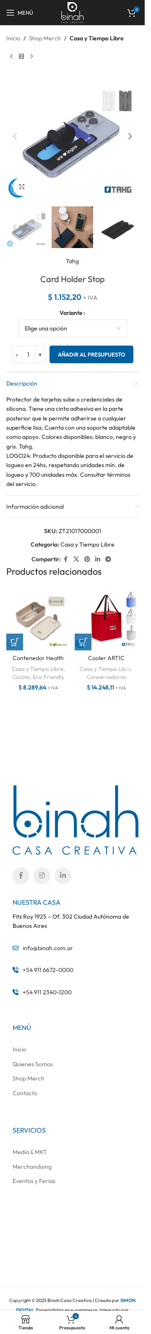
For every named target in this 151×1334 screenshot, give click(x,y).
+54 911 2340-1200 (47, 992)
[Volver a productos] (21, 56)
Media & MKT (30, 1152)
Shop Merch (45, 38)
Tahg (72, 261)
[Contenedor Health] (38, 618)
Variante (71, 313)
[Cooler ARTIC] (107, 618)
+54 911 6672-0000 (48, 970)
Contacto (25, 1093)
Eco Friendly (48, 677)
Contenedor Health (38, 658)
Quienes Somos (33, 1064)
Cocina (21, 677)
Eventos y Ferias (34, 1181)
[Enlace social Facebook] (66, 559)
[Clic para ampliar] (22, 186)
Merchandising (32, 1166)
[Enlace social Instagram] (42, 875)
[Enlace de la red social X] (76, 559)
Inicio (13, 38)
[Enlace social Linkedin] (98, 559)
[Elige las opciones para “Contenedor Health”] (14, 642)
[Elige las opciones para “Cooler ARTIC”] (83, 642)
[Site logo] (72, 12)
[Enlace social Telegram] (108, 559)
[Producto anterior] (11, 56)
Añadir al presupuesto (91, 354)
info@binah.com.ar (48, 948)
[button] (14, 136)
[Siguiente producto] (31, 56)
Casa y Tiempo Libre (97, 38)
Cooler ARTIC (106, 658)
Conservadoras (106, 677)
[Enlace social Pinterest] (87, 559)
